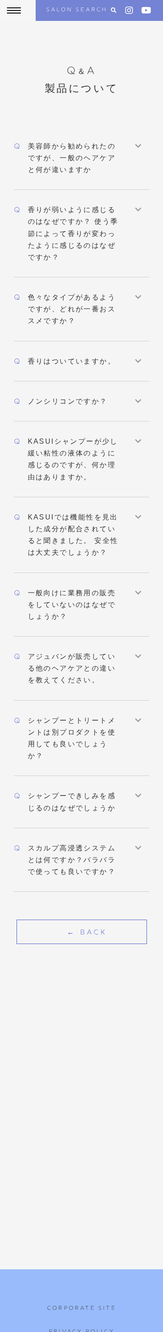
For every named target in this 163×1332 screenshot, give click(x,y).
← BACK (87, 933)
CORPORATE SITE (81, 1308)
